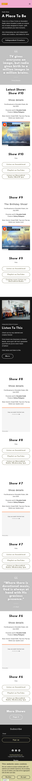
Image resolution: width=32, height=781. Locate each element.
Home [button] (16, 760)
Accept (23, 777)
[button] (29, 4)
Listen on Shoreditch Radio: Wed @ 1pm (16, 176)
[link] (4, 4)
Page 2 (16, 717)
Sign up (16, 740)
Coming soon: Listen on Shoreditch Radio (16, 280)
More (7, 356)
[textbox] (16, 734)
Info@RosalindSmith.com (16, 754)
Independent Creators (15, 40)
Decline (8, 777)
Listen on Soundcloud (16, 164)
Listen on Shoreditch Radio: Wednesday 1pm (16, 462)
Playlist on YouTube (16, 170)
